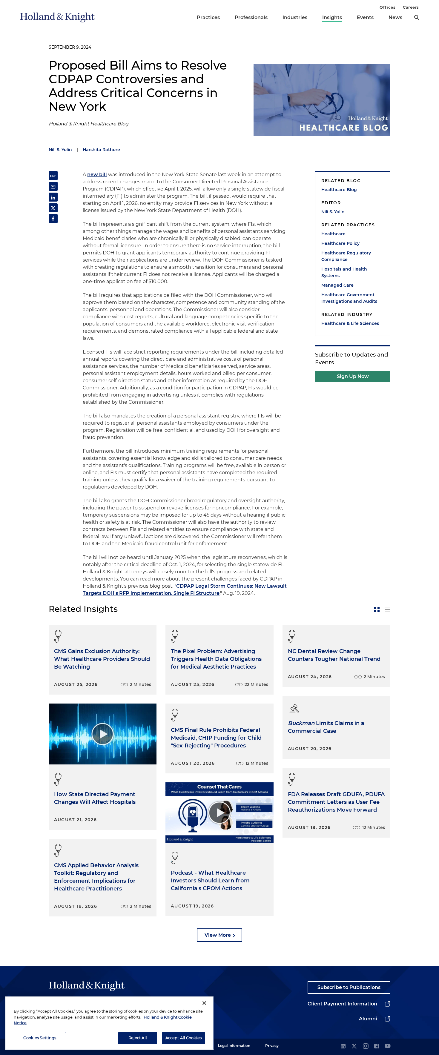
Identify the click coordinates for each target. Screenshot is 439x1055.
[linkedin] (343, 1046)
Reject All (137, 1037)
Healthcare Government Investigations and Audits (349, 298)
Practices (208, 17)
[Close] (204, 1003)
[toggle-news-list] (387, 609)
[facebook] (376, 1046)
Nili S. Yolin (60, 149)
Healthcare (333, 234)
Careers (411, 7)
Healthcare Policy (340, 243)
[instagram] (365, 1046)
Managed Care (337, 285)
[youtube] (387, 1046)
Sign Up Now (353, 376)
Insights (332, 17)
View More (218, 935)
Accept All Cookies (183, 1037)
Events (365, 17)
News (395, 17)
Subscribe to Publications (348, 987)
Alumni (368, 1019)
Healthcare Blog (339, 189)
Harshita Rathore (101, 149)
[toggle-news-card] (377, 609)
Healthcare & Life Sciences (350, 323)
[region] (109, 1023)
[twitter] (354, 1046)
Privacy (272, 1045)
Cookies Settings (39, 1037)
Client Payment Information (342, 1004)
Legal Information (234, 1045)
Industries (295, 17)
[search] (416, 17)
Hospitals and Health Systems (344, 272)
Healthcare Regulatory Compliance (346, 256)
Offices (387, 7)
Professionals (251, 17)
